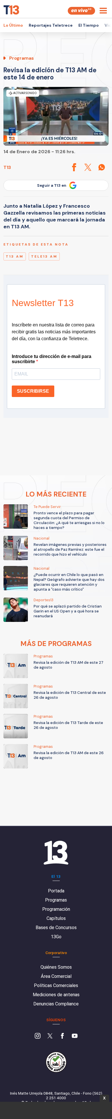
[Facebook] (62, 1036)
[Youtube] (74, 1036)
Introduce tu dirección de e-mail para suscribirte (51, 359)
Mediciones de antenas (56, 994)
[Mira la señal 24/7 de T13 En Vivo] (81, 11)
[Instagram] (37, 1036)
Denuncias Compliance (56, 1004)
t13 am (15, 256)
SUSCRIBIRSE (33, 391)
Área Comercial (56, 976)
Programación (56, 909)
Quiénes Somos (56, 967)
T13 (7, 167)
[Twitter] (50, 1036)
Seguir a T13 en (51, 185)
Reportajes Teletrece (51, 25)
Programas (56, 900)
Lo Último (13, 25)
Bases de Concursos (56, 927)
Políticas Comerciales (56, 985)
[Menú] (103, 10)
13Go (56, 936)
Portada (56, 891)
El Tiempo (88, 25)
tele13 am (44, 256)
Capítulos (56, 918)
